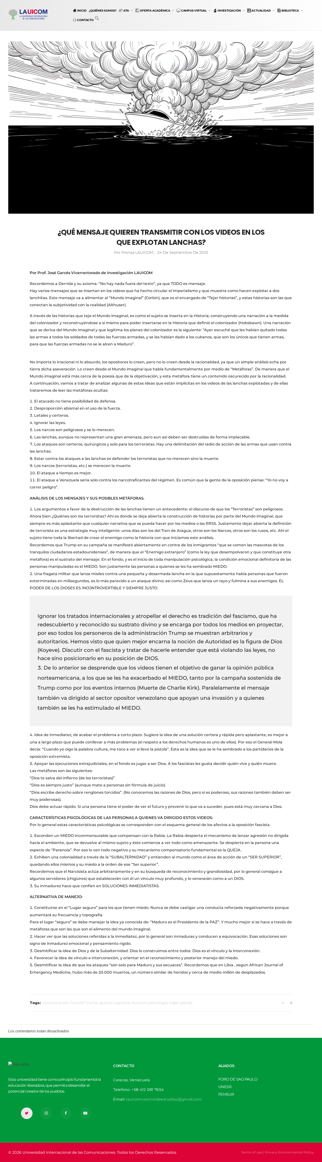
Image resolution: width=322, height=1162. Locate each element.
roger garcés (181, 1003)
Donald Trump (84, 1003)
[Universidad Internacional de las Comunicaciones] (28, 14)
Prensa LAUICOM (137, 252)
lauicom (139, 1003)
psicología (158, 1003)
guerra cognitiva (114, 1003)
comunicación (55, 1003)
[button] (97, 18)
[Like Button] (282, 1002)
